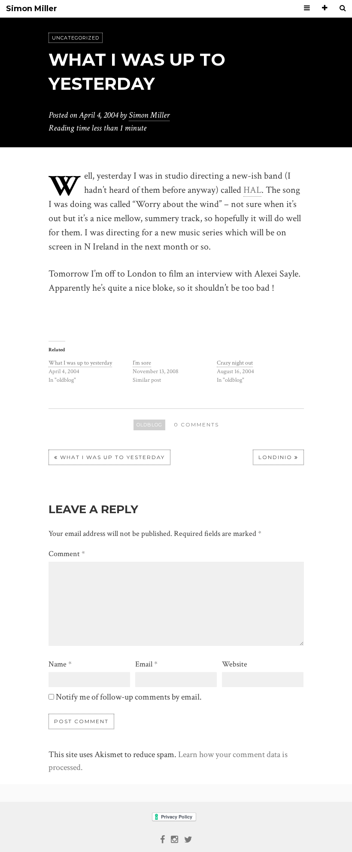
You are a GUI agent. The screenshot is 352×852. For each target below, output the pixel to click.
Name (60, 664)
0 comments (196, 424)
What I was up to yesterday (80, 363)
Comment (67, 554)
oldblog (149, 425)
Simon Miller (31, 8)
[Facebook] (162, 838)
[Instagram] (174, 838)
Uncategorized (75, 38)
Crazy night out (235, 363)
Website (234, 664)
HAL (252, 190)
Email (146, 664)
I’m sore (142, 363)
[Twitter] (188, 838)
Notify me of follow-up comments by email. (129, 697)
